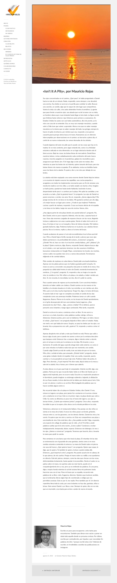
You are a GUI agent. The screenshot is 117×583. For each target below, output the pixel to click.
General (59, 556)
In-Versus (8, 33)
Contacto (7, 68)
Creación (7, 41)
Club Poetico (10, 28)
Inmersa (8, 51)
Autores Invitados (10, 38)
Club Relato (9, 43)
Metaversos (9, 31)
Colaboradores (9, 66)
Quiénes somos (9, 63)
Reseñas (6, 36)
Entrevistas (8, 58)
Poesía (6, 25)
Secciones (7, 49)
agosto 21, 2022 (48, 556)
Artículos (7, 61)
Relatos (8, 46)
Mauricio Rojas (66, 556)
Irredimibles (11, 79)
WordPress (13, 81)
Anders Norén (12, 83)
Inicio (6, 23)
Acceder (7, 71)
